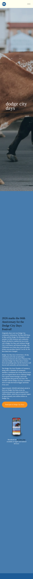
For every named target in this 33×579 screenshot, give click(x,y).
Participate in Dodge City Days (14, 404)
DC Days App (21, 439)
